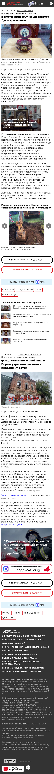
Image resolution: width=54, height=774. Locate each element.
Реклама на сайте (12, 640)
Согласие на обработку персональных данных (24, 728)
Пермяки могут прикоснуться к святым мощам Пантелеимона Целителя (32, 315)
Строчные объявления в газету (19, 654)
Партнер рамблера (24, 761)
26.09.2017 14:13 (8, 11)
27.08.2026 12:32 (8, 354)
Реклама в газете (34, 640)
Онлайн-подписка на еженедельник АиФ (25, 647)
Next (48, 226)
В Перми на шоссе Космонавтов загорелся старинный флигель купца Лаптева (26, 545)
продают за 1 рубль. (12, 524)
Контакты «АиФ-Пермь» (15, 651)
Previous (4, 226)
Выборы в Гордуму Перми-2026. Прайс (23, 668)
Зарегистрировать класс (14, 495)
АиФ (18, 65)
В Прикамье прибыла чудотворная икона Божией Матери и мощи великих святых (30, 307)
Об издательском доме (15, 636)
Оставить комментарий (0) (27, 270)
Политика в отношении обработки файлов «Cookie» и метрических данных (23, 736)
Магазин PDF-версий (13, 643)
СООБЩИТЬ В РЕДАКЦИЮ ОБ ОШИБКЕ (21, 671)
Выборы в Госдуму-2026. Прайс (19, 658)
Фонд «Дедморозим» (11, 407)
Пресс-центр (38, 636)
